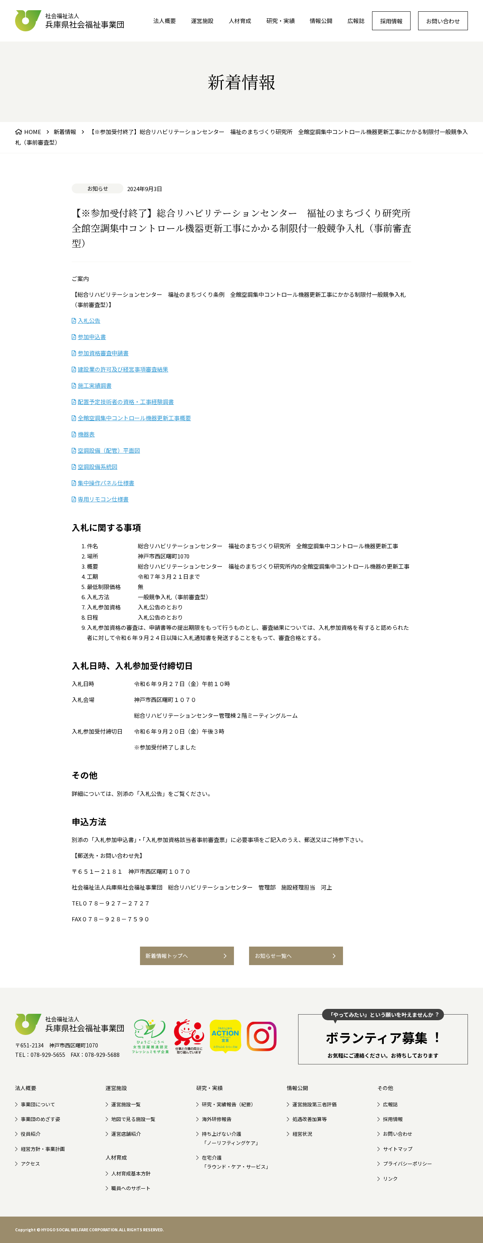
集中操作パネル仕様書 (106, 483)
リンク (390, 1178)
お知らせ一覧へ (273, 955)
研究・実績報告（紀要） (229, 1104)
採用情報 (391, 21)
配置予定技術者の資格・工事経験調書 (126, 402)
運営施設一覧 (126, 1104)
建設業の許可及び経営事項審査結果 (123, 369)
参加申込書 (92, 337)
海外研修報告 (216, 1119)
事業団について (38, 1104)
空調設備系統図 (97, 466)
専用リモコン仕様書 (103, 499)
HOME (32, 132)
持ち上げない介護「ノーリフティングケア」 (231, 1138)
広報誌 (356, 21)
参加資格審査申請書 (103, 353)
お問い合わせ (443, 21)
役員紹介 (30, 1133)
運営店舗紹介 (126, 1133)
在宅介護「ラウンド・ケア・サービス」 (236, 1162)
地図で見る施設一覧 (133, 1119)
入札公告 (89, 320)
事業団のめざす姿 (40, 1119)
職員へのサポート (131, 1188)
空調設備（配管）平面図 (109, 450)
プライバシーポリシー (407, 1163)
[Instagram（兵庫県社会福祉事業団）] (262, 1037)
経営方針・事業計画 (43, 1148)
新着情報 (65, 132)
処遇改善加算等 (309, 1119)
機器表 (86, 434)
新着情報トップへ (167, 955)
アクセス (30, 1163)
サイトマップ (397, 1148)
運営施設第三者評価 (314, 1104)
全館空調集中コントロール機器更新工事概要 (134, 418)
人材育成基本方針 (131, 1173)
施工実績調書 (95, 385)
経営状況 (302, 1133)
